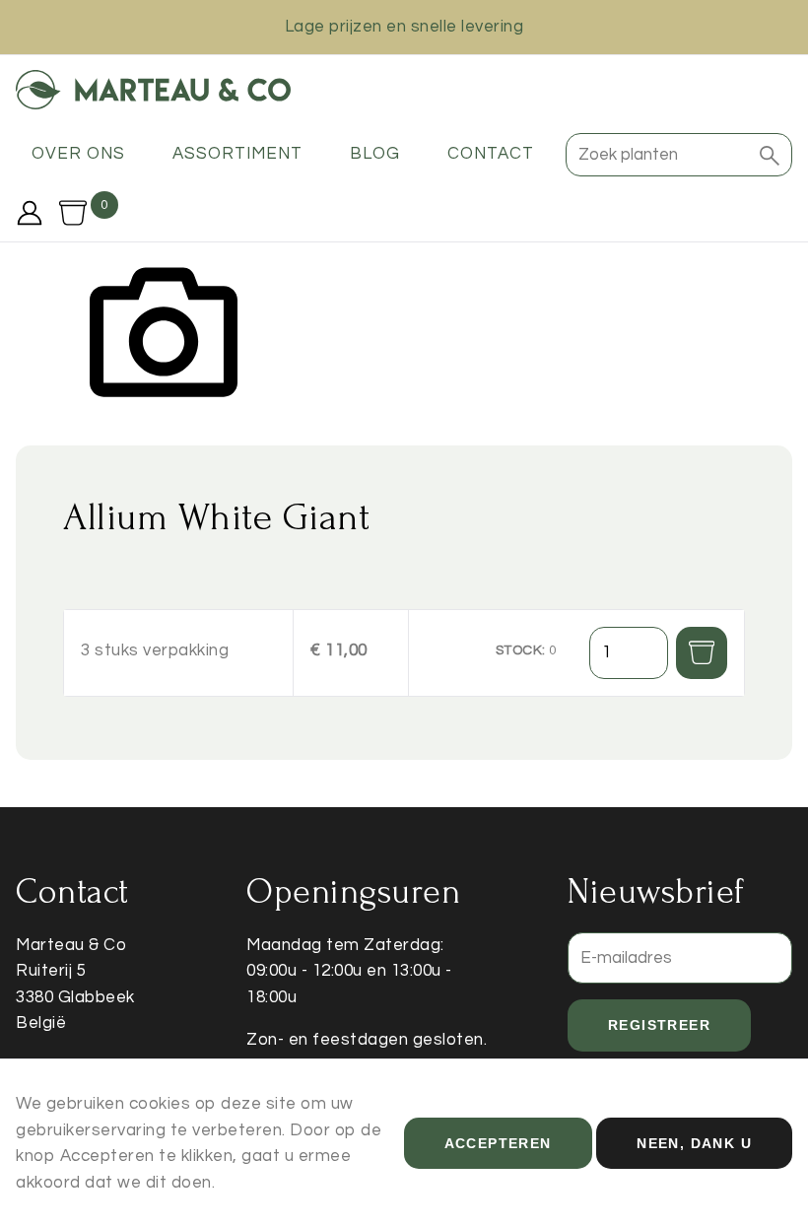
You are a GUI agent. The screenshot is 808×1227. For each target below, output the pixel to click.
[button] (769, 154)
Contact (490, 154)
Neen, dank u (694, 1143)
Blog (375, 154)
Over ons (78, 154)
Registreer (659, 1025)
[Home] (153, 89)
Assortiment (237, 154)
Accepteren (498, 1143)
